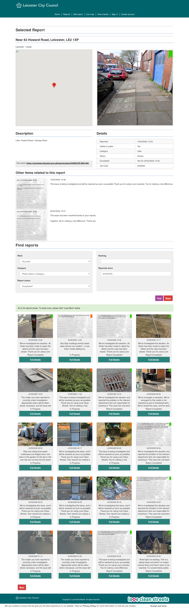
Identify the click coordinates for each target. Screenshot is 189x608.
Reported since (105, 268)
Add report (78, 14)
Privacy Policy (89, 606)
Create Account (127, 14)
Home (57, 14)
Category (21, 268)
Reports (66, 14)
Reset (168, 298)
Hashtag (102, 255)
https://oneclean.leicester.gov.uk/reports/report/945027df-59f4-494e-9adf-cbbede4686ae (67, 163)
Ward (19, 255)
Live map (90, 14)
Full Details (35, 359)
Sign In (115, 14)
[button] (54, 85)
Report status (23, 280)
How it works (102, 14)
